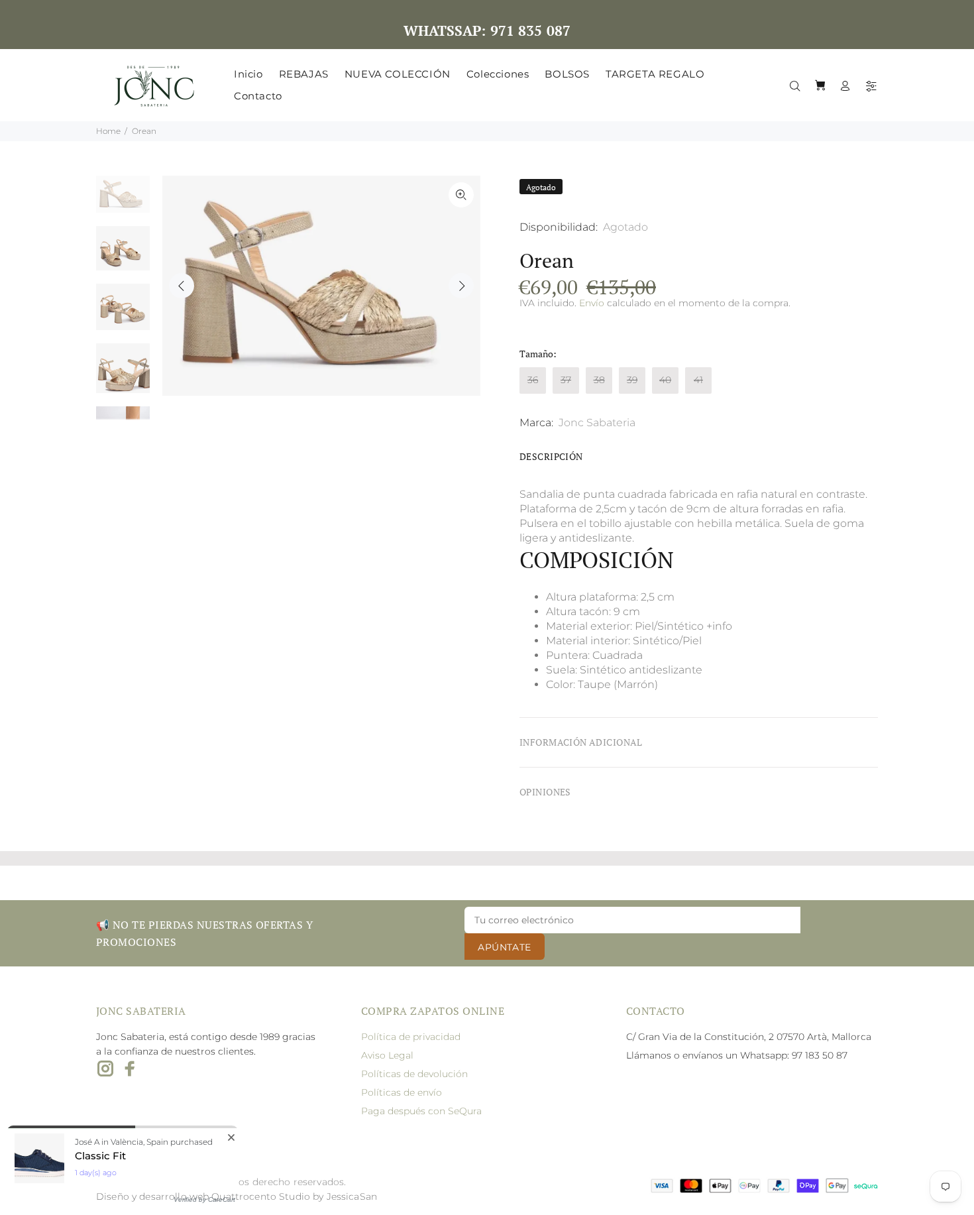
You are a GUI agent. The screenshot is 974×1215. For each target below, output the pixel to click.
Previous (181, 285)
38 (599, 380)
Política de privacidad (410, 1037)
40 (665, 380)
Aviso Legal (387, 1055)
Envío (591, 303)
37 (566, 380)
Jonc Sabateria (597, 422)
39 (632, 380)
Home (108, 131)
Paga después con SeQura (421, 1111)
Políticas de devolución (414, 1074)
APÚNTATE (504, 947)
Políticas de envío (401, 1092)
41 (698, 380)
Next (461, 285)
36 (532, 380)
